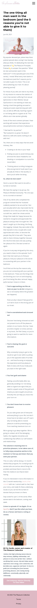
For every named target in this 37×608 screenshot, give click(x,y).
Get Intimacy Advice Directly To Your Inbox (18, 581)
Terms (18, 599)
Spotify (6, 509)
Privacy (18, 604)
